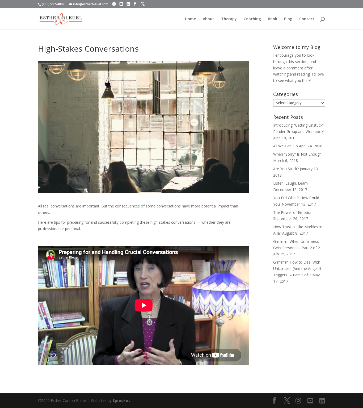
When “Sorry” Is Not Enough (297, 154)
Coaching (252, 19)
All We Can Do (285, 145)
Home (190, 19)
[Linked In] (128, 4)
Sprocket (121, 400)
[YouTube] (121, 4)
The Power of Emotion (293, 212)
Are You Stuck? (286, 168)
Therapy (229, 19)
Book (272, 19)
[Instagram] (114, 4)
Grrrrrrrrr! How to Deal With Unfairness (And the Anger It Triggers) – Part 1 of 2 (297, 268)
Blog (288, 19)
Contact (306, 19)
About (208, 19)
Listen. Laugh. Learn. (291, 183)
